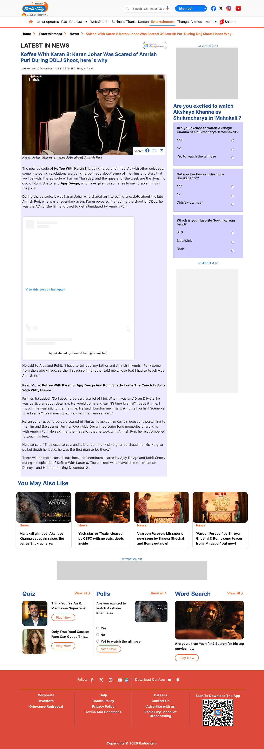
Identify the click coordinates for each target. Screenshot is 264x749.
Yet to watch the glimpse (121, 641)
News (74, 34)
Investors (46, 701)
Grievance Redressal (46, 706)
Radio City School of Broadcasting (160, 714)
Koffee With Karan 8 (70, 168)
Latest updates (47, 22)
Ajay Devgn (70, 183)
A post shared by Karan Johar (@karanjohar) (78, 353)
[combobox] (148, 8)
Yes (104, 628)
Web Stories (99, 22)
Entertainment (162, 22)
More (208, 22)
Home (26, 34)
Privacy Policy (103, 706)
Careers (160, 695)
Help (103, 695)
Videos (196, 22)
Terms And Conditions (103, 712)
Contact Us (161, 701)
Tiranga (183, 22)
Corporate (46, 695)
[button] (168, 8)
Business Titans (124, 22)
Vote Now (109, 649)
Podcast (75, 22)
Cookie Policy (103, 701)
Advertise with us (160, 706)
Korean (143, 22)
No (103, 635)
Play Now (63, 617)
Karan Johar (32, 421)
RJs (64, 22)
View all (80, 593)
